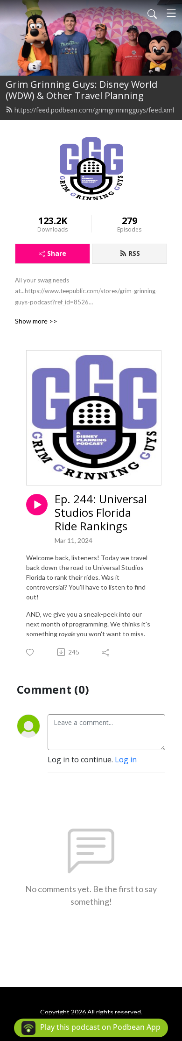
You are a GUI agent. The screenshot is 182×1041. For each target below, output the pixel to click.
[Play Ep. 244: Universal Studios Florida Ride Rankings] (37, 504)
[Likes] (30, 652)
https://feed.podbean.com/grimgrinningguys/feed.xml (94, 110)
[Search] (152, 13)
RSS (134, 253)
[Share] (106, 652)
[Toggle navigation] (171, 13)
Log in (126, 759)
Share (56, 253)
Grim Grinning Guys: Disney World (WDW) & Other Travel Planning (81, 90)
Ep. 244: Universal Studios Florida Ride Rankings (101, 512)
